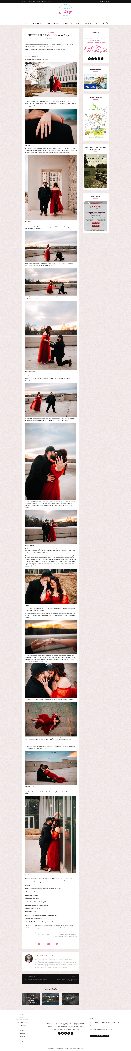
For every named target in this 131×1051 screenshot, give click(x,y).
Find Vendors (38, 23)
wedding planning (72, 936)
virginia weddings (60, 934)
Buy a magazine (31, 1)
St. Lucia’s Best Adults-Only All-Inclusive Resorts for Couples (50, 997)
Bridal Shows (53, 23)
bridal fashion (39, 932)
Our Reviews (22, 1033)
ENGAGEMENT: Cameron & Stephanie (36, 979)
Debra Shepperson (47, 955)
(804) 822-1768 (79, 1048)
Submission (67, 23)
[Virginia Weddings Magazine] (65, 11)
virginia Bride (36, 934)
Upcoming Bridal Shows (22, 1020)
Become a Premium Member (22, 1022)
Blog (78, 23)
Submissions (22, 1036)
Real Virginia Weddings (58, 932)
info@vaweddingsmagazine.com (97, 42)
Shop (96, 23)
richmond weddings (70, 932)
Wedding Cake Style (70, 934)
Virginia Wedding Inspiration (70, 998)
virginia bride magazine (47, 934)
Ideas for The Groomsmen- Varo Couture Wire (67, 980)
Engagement (51, 32)
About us (24, 1)
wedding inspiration (60, 936)
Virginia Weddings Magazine (61, 1048)
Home (26, 23)
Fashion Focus (47, 932)
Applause (22, 1030)
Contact (87, 23)
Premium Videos (21, 1025)
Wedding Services (22, 1017)
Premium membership (99, 1036)
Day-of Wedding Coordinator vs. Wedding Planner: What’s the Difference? (31, 997)
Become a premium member (43, 1)
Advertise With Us (22, 1039)
